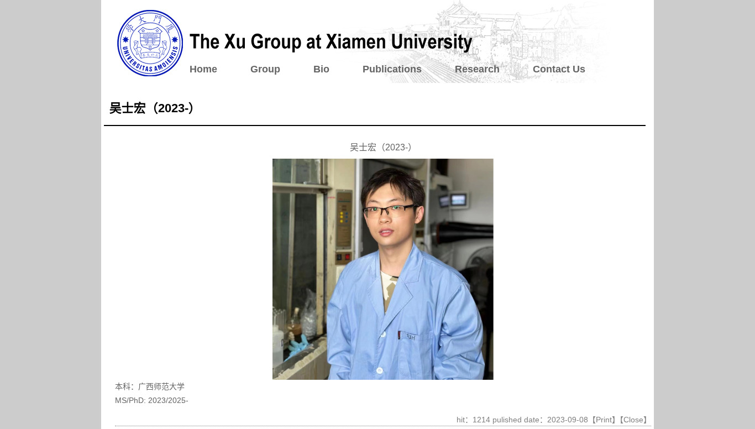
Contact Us (559, 69)
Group (265, 69)
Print (604, 419)
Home (203, 69)
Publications (392, 69)
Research (477, 69)
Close (633, 419)
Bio (321, 69)
